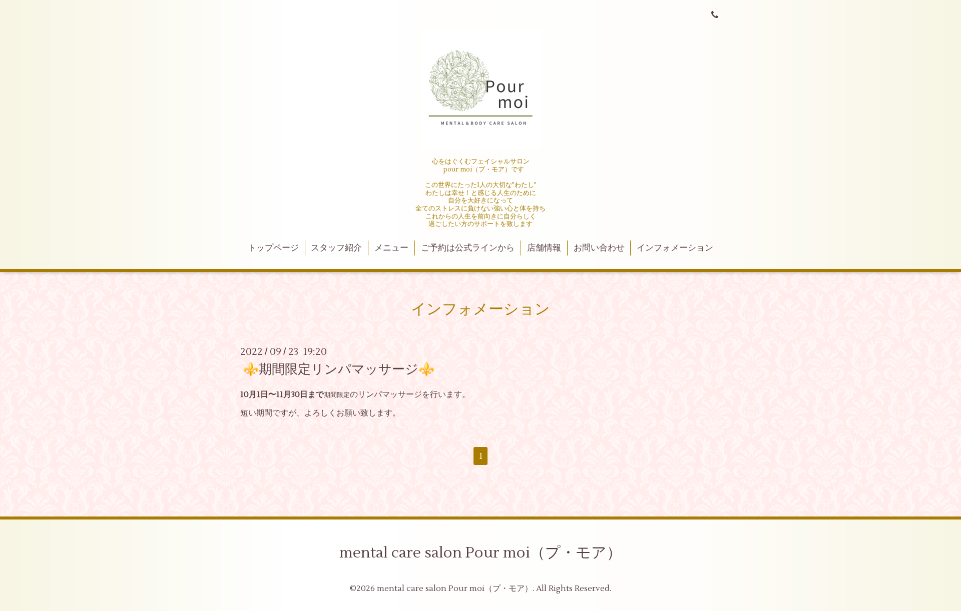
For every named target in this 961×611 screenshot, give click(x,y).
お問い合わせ (599, 248)
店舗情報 (544, 248)
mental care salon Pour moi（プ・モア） (480, 552)
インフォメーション (675, 248)
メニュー (391, 248)
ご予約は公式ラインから (468, 248)
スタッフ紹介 (336, 248)
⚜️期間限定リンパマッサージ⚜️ (338, 369)
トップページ (273, 248)
